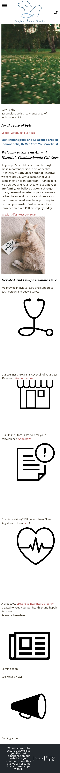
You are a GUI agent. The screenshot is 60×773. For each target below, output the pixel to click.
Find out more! (24, 378)
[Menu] (5, 5)
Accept (39, 758)
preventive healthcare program (35, 603)
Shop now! (24, 439)
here (26, 523)
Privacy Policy (50, 758)
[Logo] (30, 12)
